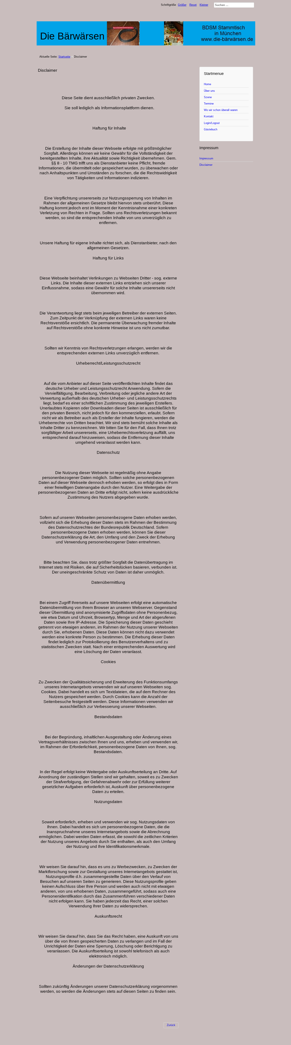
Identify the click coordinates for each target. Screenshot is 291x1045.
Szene (208, 97)
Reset (193, 4)
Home (207, 84)
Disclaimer (205, 164)
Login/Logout (212, 123)
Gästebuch (210, 129)
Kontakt (208, 116)
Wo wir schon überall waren (221, 110)
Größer (182, 4)
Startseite (64, 56)
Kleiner (204, 4)
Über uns (209, 90)
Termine (209, 103)
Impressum (206, 158)
